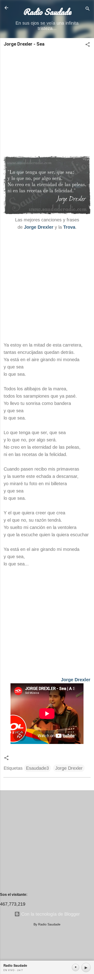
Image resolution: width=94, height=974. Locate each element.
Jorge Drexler (38, 227)
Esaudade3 (37, 768)
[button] (87, 45)
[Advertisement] (47, 102)
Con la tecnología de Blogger (50, 914)
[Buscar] (87, 9)
